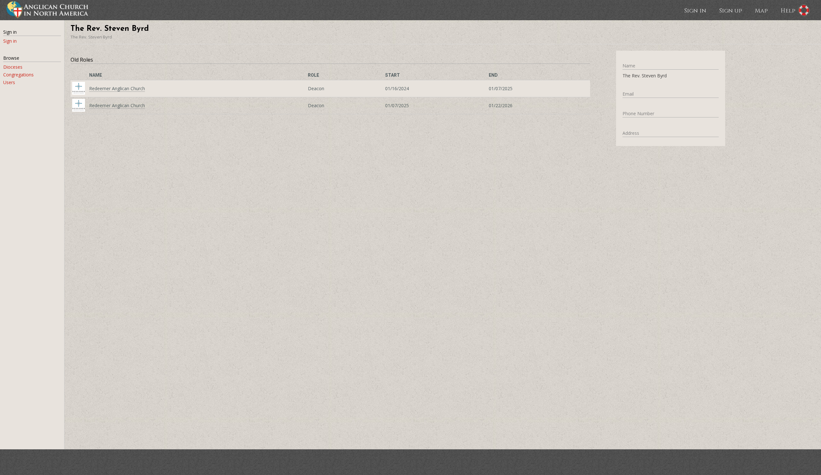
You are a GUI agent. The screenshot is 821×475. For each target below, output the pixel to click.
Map (761, 10)
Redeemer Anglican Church (117, 88)
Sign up (730, 10)
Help (788, 10)
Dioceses (12, 67)
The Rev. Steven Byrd (91, 37)
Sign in (695, 10)
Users (9, 82)
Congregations (18, 75)
